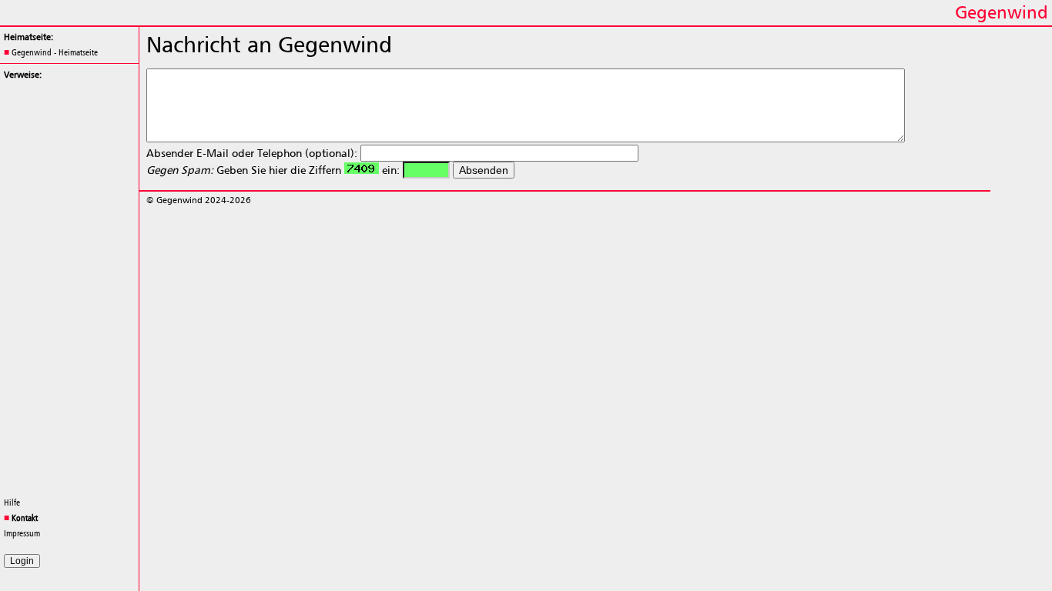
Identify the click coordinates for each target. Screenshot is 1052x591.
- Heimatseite (55, 52)
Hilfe (12, 502)
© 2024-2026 (198, 200)
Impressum (22, 533)
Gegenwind (1001, 12)
